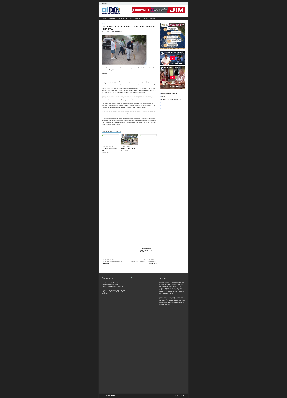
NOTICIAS (121, 18)
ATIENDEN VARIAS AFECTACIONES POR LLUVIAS (146, 250)
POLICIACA (129, 18)
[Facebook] (178, 3)
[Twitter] (180, 3)
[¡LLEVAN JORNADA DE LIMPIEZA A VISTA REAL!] (129, 140)
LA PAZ (103, 23)
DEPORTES (137, 18)
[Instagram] (184, 3)
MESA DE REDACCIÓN (117, 31)
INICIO (104, 18)
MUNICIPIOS (112, 18)
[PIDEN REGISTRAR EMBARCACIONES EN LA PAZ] (110, 140)
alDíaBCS (113, 395)
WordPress (177, 395)
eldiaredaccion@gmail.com (115, 286)
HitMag (183, 395)
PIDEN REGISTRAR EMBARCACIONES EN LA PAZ (109, 148)
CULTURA (145, 18)
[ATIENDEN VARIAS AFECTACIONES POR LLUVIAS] (148, 191)
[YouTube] (182, 3)
